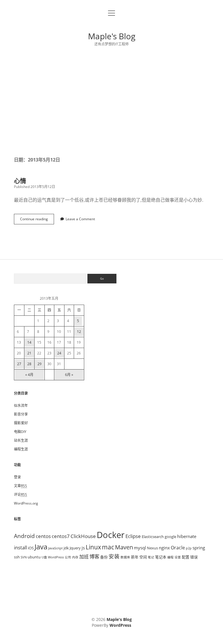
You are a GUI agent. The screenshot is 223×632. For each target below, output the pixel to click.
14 (29, 342)
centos (43, 535)
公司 (68, 557)
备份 (104, 557)
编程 (170, 557)
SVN (24, 557)
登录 (17, 477)
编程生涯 (21, 449)
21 (29, 353)
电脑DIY (20, 431)
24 (59, 353)
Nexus (152, 548)
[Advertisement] (111, 101)
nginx (164, 548)
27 (19, 363)
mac (108, 547)
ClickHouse (83, 535)
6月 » (69, 374)
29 (39, 363)
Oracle (178, 547)
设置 (178, 557)
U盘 (44, 557)
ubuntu (34, 557)
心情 (20, 181)
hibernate (186, 536)
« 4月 (29, 374)
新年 (135, 557)
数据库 (125, 557)
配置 (185, 557)
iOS (31, 548)
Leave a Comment (80, 218)
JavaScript (55, 548)
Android (24, 535)
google (170, 536)
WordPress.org (26, 503)
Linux (93, 547)
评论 (20, 494)
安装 (114, 556)
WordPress (56, 557)
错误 (194, 557)
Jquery (75, 548)
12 (79, 331)
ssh (17, 557)
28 (29, 363)
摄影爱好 (21, 422)
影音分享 (21, 414)
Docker (111, 535)
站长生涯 (21, 440)
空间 (143, 557)
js (83, 548)
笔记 (151, 557)
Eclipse (133, 535)
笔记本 (160, 557)
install (20, 547)
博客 (94, 556)
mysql (140, 548)
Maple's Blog (111, 36)
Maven (124, 547)
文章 (20, 485)
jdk (66, 548)
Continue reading (35, 220)
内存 (75, 557)
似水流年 (21, 405)
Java (41, 546)
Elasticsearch (153, 536)
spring (199, 548)
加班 (84, 556)
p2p (189, 548)
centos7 (61, 535)
